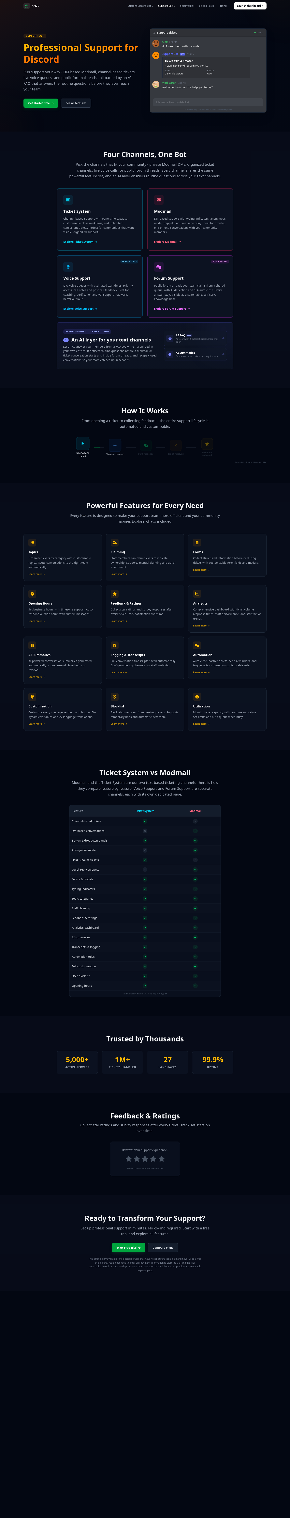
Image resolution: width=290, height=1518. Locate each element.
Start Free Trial (127, 1247)
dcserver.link (187, 6)
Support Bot (165, 6)
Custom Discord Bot (139, 6)
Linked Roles (206, 6)
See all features (76, 103)
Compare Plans (163, 1247)
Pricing (223, 6)
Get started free (39, 103)
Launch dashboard (249, 6)
